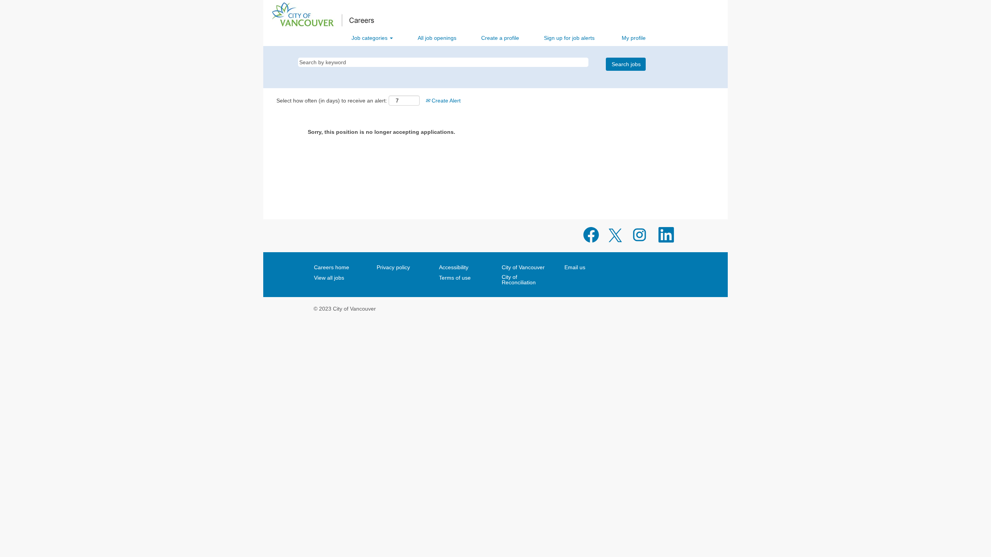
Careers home (331, 267)
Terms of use (455, 278)
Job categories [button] (370, 38)
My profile (634, 38)
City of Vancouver (523, 267)
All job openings (437, 38)
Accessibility (453, 267)
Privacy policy (393, 267)
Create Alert (445, 100)
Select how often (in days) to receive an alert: (331, 100)
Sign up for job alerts (569, 38)
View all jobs (329, 278)
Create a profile (500, 38)
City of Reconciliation (519, 279)
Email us (574, 267)
